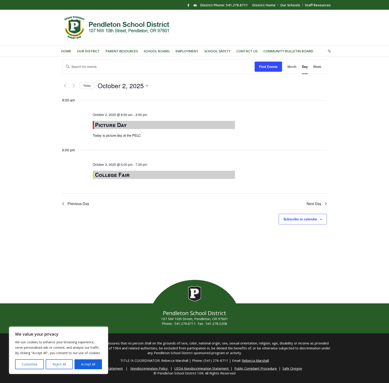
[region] (58, 350)
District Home (264, 5)
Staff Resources (318, 5)
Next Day (314, 203)
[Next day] (73, 85)
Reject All (59, 364)
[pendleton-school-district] (117, 27)
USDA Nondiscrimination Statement (202, 368)
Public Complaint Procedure (255, 368)
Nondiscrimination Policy (149, 368)
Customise (29, 364)
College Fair (112, 174)
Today (87, 85)
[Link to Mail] (195, 5)
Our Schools (290, 5)
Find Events (268, 66)
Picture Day (111, 125)
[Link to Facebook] (188, 5)
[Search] (328, 51)
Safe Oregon (292, 368)
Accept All (88, 364)
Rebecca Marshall (255, 360)
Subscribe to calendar (300, 219)
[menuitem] (264, 5)
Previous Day (78, 203)
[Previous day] (65, 85)
